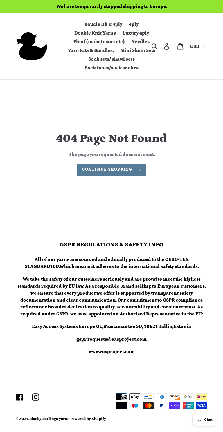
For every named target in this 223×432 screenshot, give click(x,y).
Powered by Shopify (88, 419)
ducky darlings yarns (49, 419)
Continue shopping (107, 169)
